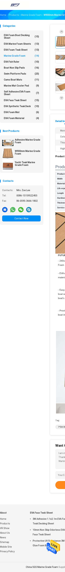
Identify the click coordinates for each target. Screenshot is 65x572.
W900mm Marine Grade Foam (27, 152)
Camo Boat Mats (21, 79)
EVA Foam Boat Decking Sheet (21, 36)
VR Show (5, 528)
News (3, 537)
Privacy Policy (7, 551)
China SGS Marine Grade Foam (42, 567)
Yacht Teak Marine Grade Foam (25, 163)
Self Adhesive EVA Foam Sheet (21, 93)
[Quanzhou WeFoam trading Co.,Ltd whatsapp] (13, 209)
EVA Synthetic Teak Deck (21, 106)
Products (5, 523)
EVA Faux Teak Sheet (21, 100)
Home (3, 519)
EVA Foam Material (21, 118)
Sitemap (4, 542)
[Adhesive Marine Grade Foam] (8, 143)
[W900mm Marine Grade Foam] (8, 154)
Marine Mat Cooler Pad (21, 85)
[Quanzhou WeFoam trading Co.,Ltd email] (5, 209)
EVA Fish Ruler (21, 61)
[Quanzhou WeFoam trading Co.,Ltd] (14, 5)
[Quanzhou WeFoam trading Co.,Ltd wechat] (21, 209)
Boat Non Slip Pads (21, 67)
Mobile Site (6, 546)
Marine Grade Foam (21, 55)
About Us (5, 532)
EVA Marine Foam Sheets (21, 43)
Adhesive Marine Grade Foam (27, 141)
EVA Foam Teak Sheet (21, 49)
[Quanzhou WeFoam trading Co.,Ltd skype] (29, 209)
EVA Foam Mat (21, 112)
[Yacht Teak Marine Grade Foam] (8, 165)
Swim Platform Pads (21, 73)
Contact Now (21, 218)
